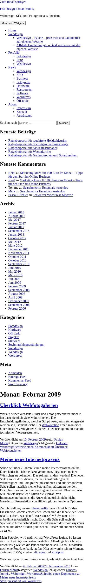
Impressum (24, 108)
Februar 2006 (17, 308)
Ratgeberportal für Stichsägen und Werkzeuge (38, 144)
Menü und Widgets (13, 23)
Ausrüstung (24, 115)
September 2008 (19, 290)
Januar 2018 (16, 212)
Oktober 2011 (17, 256)
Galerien (61, 443)
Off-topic (22, 100)
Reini (11, 173)
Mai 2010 (14, 271)
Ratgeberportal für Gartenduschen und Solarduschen (42, 155)
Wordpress (15, 355)
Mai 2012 (14, 242)
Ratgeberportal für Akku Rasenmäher (32, 148)
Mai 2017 (14, 219)
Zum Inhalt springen (13, 1)
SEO (20, 74)
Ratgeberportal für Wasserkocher (29, 151)
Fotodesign (24, 56)
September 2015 (19, 231)
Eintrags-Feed (17, 376)
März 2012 (15, 245)
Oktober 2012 (17, 238)
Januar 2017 (16, 227)
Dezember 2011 (18, 249)
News (12, 67)
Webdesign (15, 34)
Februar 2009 (17, 286)
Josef (11, 180)
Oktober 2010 (17, 260)
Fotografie (23, 82)
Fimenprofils (40, 508)
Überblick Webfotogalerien (29, 405)
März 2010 (15, 275)
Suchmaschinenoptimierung (26, 344)
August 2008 (16, 293)
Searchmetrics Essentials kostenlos (45, 187)
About (12, 104)
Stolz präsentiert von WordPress (20, 581)
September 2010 (19, 264)
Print (20, 60)
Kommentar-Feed (19, 380)
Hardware (23, 86)
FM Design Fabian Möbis (17, 8)
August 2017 (16, 216)
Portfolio (14, 52)
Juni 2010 (14, 268)
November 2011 (18, 253)
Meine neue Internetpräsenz (30, 459)
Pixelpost (58, 552)
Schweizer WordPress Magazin (53, 195)
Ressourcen (24, 89)
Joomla (4, 573)
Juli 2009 (14, 279)
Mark (11, 191)
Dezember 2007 (18, 301)
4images (39, 552)
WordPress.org (17, 384)
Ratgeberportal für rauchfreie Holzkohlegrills (37, 140)
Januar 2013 (16, 234)
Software (22, 93)
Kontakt (22, 111)
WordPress (24, 97)
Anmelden (15, 373)
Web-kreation (50, 425)
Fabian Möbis (9, 570)
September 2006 (19, 305)
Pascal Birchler (18, 195)
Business (22, 78)
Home (12, 30)
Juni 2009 (14, 282)
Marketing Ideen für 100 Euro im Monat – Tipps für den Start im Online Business (45, 174)
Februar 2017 (17, 223)
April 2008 (15, 297)
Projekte (13, 337)
